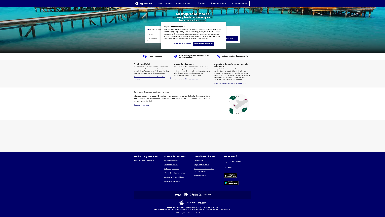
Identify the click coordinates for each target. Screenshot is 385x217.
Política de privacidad (171, 169)
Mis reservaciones (200, 176)
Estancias (169, 3)
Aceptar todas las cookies (203, 43)
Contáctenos (198, 161)
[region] (193, 35)
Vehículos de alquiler (182, 3)
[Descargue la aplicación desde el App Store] (231, 175)
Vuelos (160, 3)
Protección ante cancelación (144, 161)
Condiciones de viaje (171, 165)
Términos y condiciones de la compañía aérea (204, 170)
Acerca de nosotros (171, 161)
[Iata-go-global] (181, 202)
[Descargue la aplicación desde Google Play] (231, 183)
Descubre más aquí (141, 105)
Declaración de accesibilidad (174, 177)
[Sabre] (202, 203)
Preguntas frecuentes (201, 165)
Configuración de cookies (182, 43)
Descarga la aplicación (172, 181)
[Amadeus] (191, 202)
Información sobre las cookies (174, 173)
